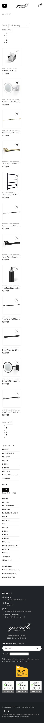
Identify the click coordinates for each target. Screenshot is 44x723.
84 (7, 42)
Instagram (8, 711)
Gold (3, 524)
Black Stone (6, 457)
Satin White (6, 556)
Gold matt (5, 460)
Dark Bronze (6, 520)
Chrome (5, 516)
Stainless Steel (7, 560)
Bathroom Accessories (9, 68)
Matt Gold (5, 535)
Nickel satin (6, 471)
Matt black (5, 464)
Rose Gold (5, 549)
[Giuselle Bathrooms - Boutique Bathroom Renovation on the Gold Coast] (22, 5)
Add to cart (17, 83)
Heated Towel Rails (8, 192)
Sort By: (5, 25)
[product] (11, 57)
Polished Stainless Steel (10, 475)
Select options (17, 52)
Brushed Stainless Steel (10, 513)
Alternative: (6, 654)
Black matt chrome (8, 453)
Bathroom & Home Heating (10, 570)
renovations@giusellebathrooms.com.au (18, 611)
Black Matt (5, 449)
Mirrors (20, 99)
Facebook (4, 711)
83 (7, 40)
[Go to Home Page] (3, 14)
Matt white (5, 468)
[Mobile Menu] (4, 6)
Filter (5, 490)
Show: (4, 30)
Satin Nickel (6, 478)
